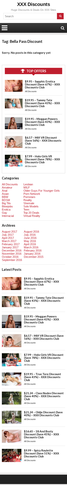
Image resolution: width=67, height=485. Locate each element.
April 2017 (8, 237)
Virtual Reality (31, 215)
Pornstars (29, 196)
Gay (4, 212)
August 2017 (9, 231)
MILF (26, 187)
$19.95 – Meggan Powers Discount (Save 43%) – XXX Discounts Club (42, 121)
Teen (26, 209)
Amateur (7, 187)
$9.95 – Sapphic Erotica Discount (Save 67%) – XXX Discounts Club (42, 84)
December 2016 (11, 250)
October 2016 (10, 256)
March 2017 (9, 241)
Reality (27, 200)
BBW (5, 196)
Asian (5, 193)
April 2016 (30, 244)
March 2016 (31, 247)
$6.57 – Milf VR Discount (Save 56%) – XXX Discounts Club (43, 140)
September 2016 (12, 259)
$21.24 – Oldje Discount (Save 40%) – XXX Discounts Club (43, 413)
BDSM (6, 200)
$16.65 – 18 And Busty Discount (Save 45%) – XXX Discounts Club (41, 434)
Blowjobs (7, 206)
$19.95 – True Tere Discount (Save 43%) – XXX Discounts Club (42, 377)
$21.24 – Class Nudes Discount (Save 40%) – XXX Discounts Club (44, 396)
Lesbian (28, 184)
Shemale (28, 203)
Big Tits (6, 203)
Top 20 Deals (31, 212)
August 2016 (31, 231)
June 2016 (30, 237)
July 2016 (30, 234)
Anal (4, 190)
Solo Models (31, 206)
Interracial (8, 215)
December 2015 (33, 256)
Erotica (6, 209)
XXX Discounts (33, 4)
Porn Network (31, 193)
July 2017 (8, 234)
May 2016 (30, 241)
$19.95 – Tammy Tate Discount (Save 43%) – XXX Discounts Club (42, 103)
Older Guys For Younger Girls (41, 190)
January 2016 (32, 253)
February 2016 (33, 250)
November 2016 (11, 253)
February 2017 (11, 244)
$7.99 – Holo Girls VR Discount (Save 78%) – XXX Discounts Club (42, 159)
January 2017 (10, 247)
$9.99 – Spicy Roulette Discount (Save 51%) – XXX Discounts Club (41, 453)
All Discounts (31, 91)
